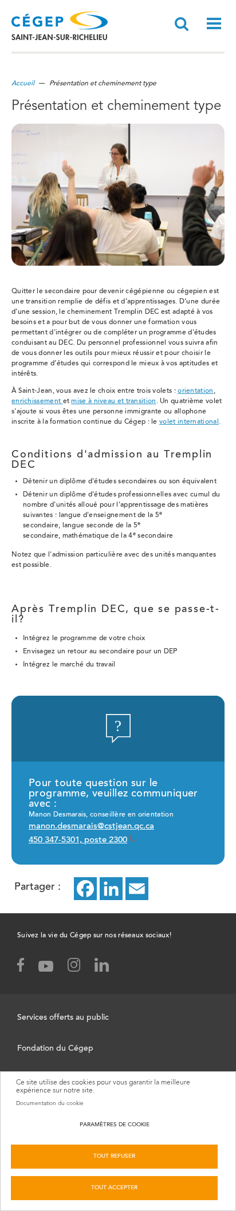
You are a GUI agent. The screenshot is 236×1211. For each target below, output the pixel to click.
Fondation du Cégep (55, 1049)
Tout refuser (114, 1156)
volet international (189, 422)
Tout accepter (114, 1188)
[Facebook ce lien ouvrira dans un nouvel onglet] (85, 888)
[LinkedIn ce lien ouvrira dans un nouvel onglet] (111, 888)
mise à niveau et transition (113, 401)
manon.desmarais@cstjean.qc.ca (91, 826)
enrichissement (37, 401)
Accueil (22, 83)
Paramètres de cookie (115, 1125)
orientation (195, 391)
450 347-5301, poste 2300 (78, 840)
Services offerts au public (63, 1018)
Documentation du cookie (50, 1103)
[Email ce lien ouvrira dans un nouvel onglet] (136, 888)
